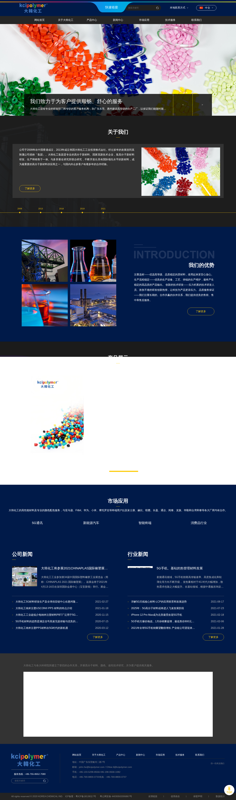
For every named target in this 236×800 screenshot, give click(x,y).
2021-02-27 (60, 638)
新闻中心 (118, 20)
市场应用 (144, 20)
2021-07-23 (176, 645)
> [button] (202, 104)
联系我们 (196, 20)
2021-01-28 (176, 664)
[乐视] (43, 760)
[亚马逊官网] (43, 716)
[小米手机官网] (193, 716)
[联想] (143, 760)
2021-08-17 (176, 638)
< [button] (183, 104)
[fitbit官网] (93, 716)
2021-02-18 (176, 651)
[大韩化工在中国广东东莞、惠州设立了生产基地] (118, 70)
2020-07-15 (60, 658)
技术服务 (170, 20)
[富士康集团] (43, 738)
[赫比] (193, 738)
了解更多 (30, 188)
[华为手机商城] (143, 716)
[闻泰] (93, 760)
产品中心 (92, 20)
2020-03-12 (60, 664)
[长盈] (193, 760)
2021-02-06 (176, 658)
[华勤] (93, 738)
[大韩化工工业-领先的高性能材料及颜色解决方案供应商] (34, 8)
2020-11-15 (60, 651)
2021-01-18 (60, 645)
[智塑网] (143, 738)
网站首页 (39, 20)
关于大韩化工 (65, 20)
